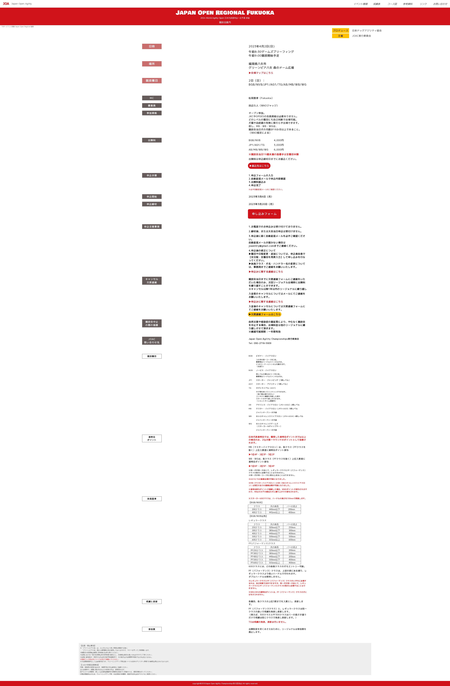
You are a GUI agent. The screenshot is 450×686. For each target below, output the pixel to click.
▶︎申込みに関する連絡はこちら (266, 271)
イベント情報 (360, 4)
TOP (3, 26)
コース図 (392, 4)
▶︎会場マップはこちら (261, 72)
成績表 (376, 4)
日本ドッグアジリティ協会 (367, 30)
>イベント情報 (10, 26)
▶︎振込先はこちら (259, 165)
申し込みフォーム (264, 214)
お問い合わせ (440, 4)
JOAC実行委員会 (361, 35)
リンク (423, 4)
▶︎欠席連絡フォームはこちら (265, 314)
